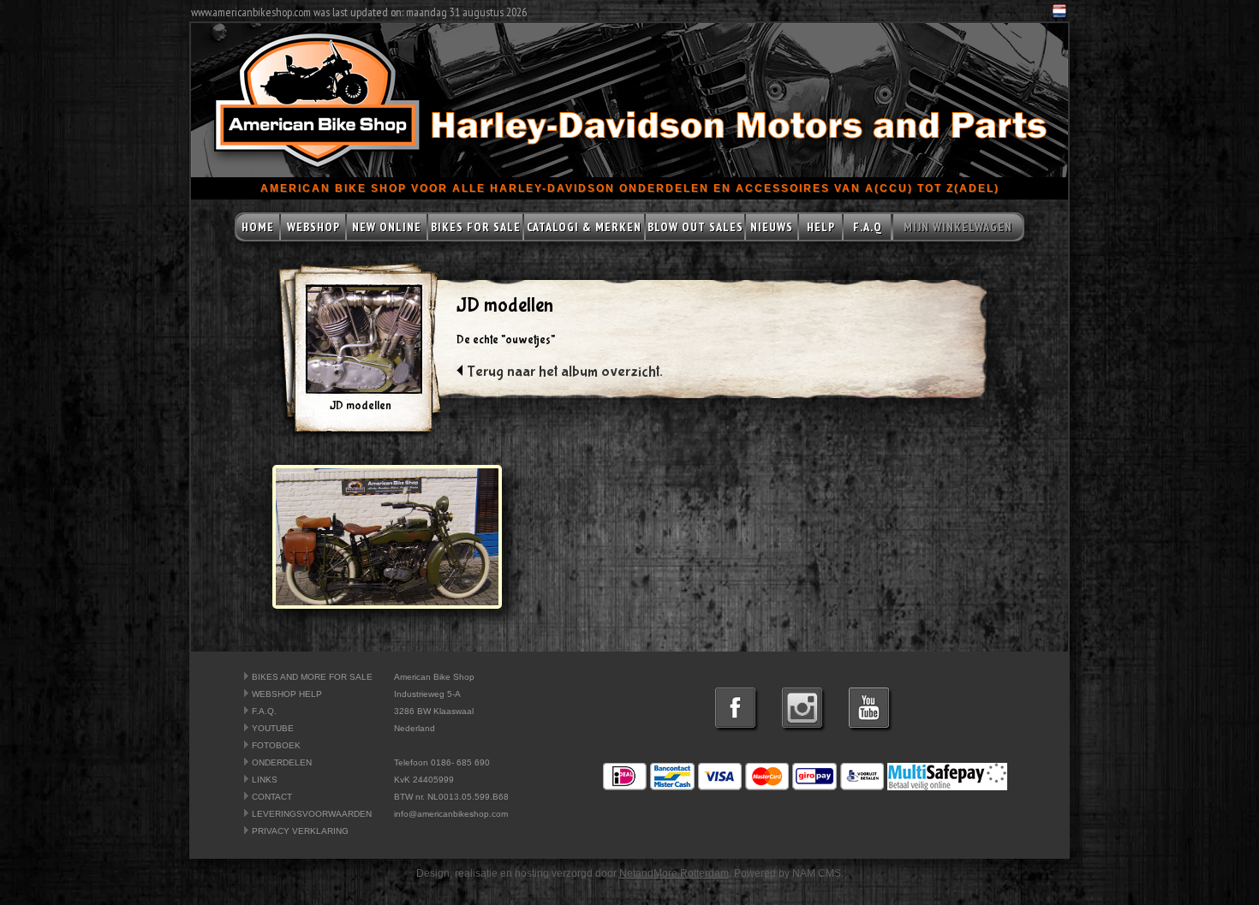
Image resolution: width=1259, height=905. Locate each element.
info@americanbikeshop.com (451, 814)
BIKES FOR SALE (476, 227)
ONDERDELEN (282, 762)
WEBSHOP (313, 227)
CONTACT (272, 796)
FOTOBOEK (276, 745)
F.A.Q (867, 227)
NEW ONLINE (386, 227)
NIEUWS (771, 227)
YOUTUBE (273, 728)
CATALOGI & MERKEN (584, 227)
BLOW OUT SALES (695, 227)
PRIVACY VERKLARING (300, 831)
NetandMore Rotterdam (674, 873)
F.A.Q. (264, 711)
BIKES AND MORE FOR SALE (312, 677)
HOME (258, 227)
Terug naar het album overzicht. (565, 372)
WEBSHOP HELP (287, 694)
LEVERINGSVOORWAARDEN (312, 814)
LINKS (264, 779)
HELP (821, 227)
